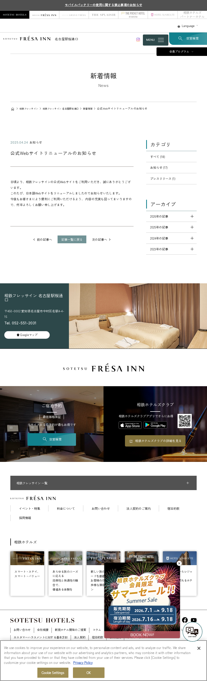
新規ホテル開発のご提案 (70, 630)
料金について (66, 508)
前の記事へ (44, 239)
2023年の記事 (159, 249)
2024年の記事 (159, 238)
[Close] (198, 648)
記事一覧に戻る (72, 239)
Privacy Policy (83, 662)
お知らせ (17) (159, 167)
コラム (97, 630)
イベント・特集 (29, 508)
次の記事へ (99, 239)
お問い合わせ (101, 508)
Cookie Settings (53, 672)
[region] (103, 660)
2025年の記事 (159, 227)
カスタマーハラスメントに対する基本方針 (41, 637)
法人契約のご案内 (138, 508)
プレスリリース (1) (162, 178)
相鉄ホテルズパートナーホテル (192, 15)
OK (89, 672)
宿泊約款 (173, 508)
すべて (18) (157, 156)
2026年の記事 (159, 216)
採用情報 (25, 517)
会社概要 (42, 630)
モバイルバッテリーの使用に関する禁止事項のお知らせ (103, 5)
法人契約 (79, 637)
